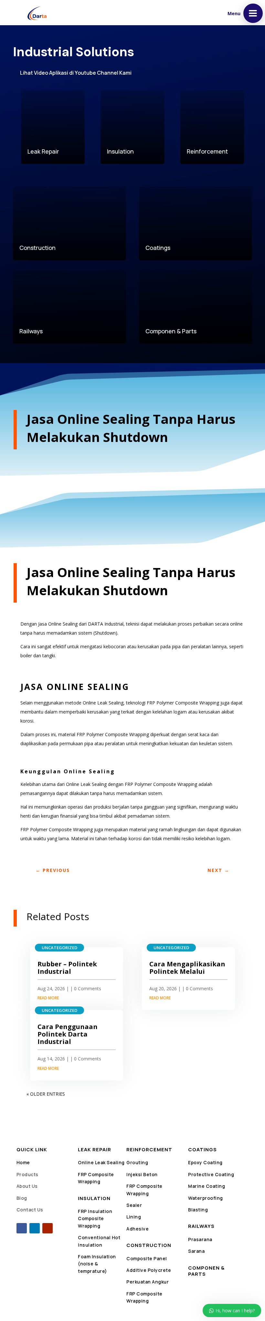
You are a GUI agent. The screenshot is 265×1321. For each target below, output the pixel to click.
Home (23, 1162)
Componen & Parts (206, 1271)
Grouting (137, 1162)
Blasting (198, 1210)
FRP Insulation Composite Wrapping (95, 1218)
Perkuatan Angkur (147, 1282)
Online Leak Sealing (101, 1162)
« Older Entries (45, 1094)
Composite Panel (146, 1258)
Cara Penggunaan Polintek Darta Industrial (67, 1034)
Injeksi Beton (142, 1174)
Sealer (134, 1205)
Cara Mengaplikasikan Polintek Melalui (187, 968)
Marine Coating (206, 1186)
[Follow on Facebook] (21, 1228)
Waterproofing (205, 1198)
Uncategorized (59, 947)
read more (48, 998)
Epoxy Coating (205, 1162)
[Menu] (253, 13)
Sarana (196, 1251)
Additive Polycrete (148, 1270)
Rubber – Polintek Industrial (67, 968)
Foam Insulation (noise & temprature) (97, 1263)
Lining (133, 1217)
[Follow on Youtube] (47, 1228)
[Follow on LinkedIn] (34, 1228)
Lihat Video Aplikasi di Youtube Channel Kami (76, 72)
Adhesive (137, 1229)
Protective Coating (211, 1174)
